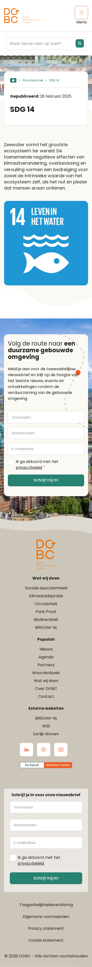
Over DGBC (46, 688)
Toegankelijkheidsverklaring (46, 905)
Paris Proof (46, 612)
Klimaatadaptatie (46, 596)
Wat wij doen (46, 681)
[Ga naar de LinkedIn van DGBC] (26, 749)
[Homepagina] (13, 80)
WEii (46, 726)
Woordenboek (32, 80)
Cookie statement (46, 940)
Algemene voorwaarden (46, 916)
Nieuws (46, 649)
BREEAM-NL (46, 627)
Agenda (46, 657)
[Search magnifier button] (80, 43)
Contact (46, 696)
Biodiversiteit (46, 619)
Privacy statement (46, 928)
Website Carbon (58, 765)
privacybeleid (29, 467)
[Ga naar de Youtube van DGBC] (60, 749)
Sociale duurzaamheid (46, 588)
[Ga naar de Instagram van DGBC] (43, 749)
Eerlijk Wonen (46, 734)
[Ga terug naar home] (21, 15)
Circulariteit (46, 604)
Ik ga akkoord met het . (37, 464)
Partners (46, 665)
